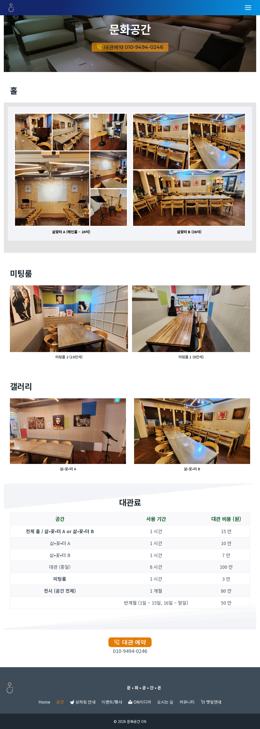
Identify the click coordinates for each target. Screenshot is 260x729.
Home (44, 702)
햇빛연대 (213, 702)
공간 (60, 702)
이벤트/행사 (112, 702)
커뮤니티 (187, 702)
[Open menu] (248, 7)
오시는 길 (165, 702)
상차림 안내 (85, 702)
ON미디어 (142, 702)
